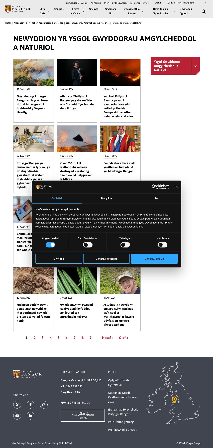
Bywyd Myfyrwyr (76, 11)
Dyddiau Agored (119, 3)
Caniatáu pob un (154, 258)
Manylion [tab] (106, 198)
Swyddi (146, 3)
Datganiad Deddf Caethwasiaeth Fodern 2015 (122, 397)
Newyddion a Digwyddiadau (160, 11)
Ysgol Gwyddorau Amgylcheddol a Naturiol (87, 23)
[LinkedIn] (30, 416)
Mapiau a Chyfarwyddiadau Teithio (83, 415)
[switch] (88, 244)
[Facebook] (30, 405)
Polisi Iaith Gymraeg (121, 422)
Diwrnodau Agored (186, 11)
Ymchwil (93, 8)
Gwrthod (59, 258)
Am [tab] (156, 198)
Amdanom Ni (110, 11)
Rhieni (106, 3)
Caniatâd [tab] (56, 198)
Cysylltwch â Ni (70, 392)
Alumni (84, 3)
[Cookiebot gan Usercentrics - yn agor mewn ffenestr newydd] (154, 186)
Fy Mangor (135, 3)
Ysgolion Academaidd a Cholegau (46, 23)
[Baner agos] (176, 187)
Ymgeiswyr (96, 3)
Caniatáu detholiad (106, 258)
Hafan (8, 23)
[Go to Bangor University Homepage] (17, 9)
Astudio (58, 8)
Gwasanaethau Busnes (132, 11)
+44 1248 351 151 (71, 386)
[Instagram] (44, 405)
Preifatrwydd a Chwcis (122, 429)
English (158, 3)
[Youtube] (17, 416)
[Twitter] (17, 405)
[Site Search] (203, 11)
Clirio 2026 (43, 11)
